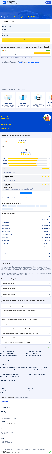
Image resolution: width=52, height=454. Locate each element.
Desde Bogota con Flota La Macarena (33, 351)
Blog (2, 428)
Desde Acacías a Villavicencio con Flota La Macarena (36, 367)
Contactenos (3, 446)
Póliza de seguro (4, 443)
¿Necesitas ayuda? (7, 407)
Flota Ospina (28, 390)
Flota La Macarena (19, 197)
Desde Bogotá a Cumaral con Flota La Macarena (35, 371)
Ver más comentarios (26, 193)
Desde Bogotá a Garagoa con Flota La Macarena (35, 374)
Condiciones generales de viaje (6, 442)
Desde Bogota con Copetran (5, 360)
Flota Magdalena (29, 388)
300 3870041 (19, 62)
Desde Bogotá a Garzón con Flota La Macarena (9, 376)
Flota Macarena (3, 383)
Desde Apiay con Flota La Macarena (7, 351)
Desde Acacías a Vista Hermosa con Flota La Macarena (11, 369)
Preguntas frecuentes (4, 433)
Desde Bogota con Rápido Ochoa (6, 353)
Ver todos (50, 347)
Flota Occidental (3, 390)
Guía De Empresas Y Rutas (9, 397)
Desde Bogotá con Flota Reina (32, 357)
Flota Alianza (2, 388)
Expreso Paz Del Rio (30, 383)
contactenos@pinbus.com (33, 62)
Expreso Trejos (3, 386)
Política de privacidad (4, 434)
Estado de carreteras (4, 431)
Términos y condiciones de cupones (7, 432)
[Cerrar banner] (1, 2)
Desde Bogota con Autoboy (31, 353)
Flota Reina (2, 392)
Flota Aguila (28, 386)
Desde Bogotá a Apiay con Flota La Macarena (9, 371)
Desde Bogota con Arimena (5, 357)
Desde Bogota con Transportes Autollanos (8, 355)
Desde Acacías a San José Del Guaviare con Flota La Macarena (12, 367)
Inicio (3, 397)
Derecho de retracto (4, 441)
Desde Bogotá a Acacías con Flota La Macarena (35, 369)
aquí (31, 197)
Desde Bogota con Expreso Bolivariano (33, 355)
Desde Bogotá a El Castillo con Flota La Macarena (9, 374)
